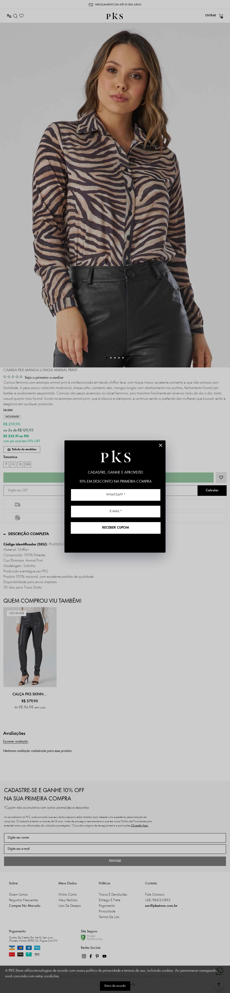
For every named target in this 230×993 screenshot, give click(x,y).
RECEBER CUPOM (115, 527)
